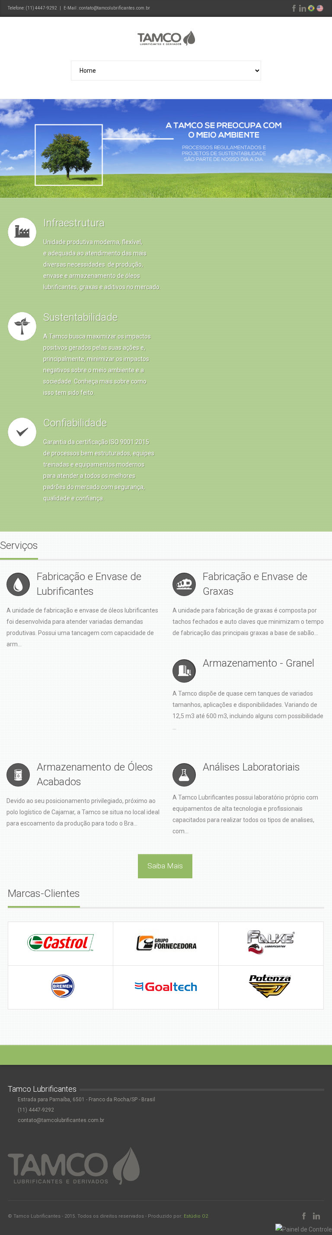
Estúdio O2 (196, 1216)
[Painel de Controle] (303, 1229)
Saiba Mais (165, 865)
